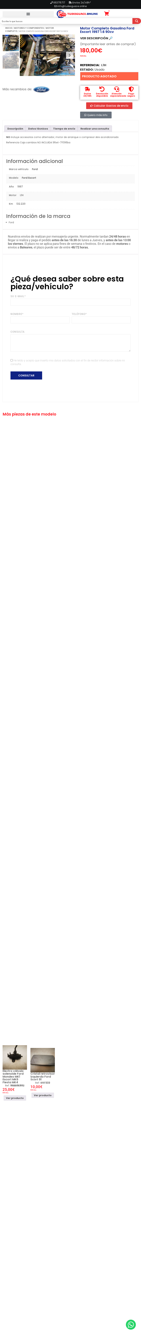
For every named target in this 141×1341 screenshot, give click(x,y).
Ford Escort (29, 178)
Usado (100, 69)
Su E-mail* (18, 296)
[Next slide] (69, 55)
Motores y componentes (29, 28)
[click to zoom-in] (47, 55)
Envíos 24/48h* (81, 2)
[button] (28, 14)
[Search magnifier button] (136, 21)
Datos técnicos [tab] (38, 128)
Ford (35, 169)
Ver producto (15, 1098)
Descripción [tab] (15, 128)
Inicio (8, 28)
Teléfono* (79, 314)
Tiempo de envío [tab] (64, 128)
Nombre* (17, 314)
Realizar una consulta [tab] (94, 128)
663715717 (59, 2)
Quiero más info (96, 115)
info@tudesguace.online (72, 6)
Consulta (17, 331)
